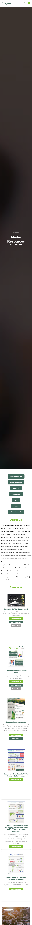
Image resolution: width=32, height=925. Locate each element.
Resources (16, 232)
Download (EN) (16, 618)
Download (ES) (16, 622)
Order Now (16, 625)
